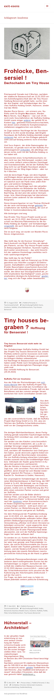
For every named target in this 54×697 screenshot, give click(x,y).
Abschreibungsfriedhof (30, 305)
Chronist (23, 685)
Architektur (15, 685)
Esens (41, 305)
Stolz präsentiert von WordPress (15, 694)
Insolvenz (7, 307)
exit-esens (11, 6)
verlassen (8, 137)
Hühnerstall (30, 685)
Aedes (41, 608)
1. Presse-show (24, 683)
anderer (27, 120)
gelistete (39, 205)
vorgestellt (9, 226)
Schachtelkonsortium (25, 307)
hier (13, 122)
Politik (45, 611)
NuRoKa (14, 307)
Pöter (6, 613)
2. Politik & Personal (28, 303)
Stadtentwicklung (26, 687)
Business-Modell (18, 611)
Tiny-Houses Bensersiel (32, 613)
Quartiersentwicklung (11, 687)
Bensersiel (8, 611)
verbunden (25, 150)
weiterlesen (29, 674)
